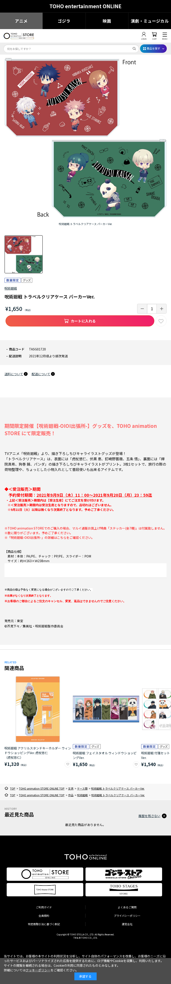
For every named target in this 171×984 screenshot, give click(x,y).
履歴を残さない (149, 816)
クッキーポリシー (38, 970)
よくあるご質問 (127, 907)
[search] (134, 48)
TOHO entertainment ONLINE (85, 6)
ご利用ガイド (44, 907)
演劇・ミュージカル (150, 21)
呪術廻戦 (10, 288)
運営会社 (127, 924)
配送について (41, 374)
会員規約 (44, 915)
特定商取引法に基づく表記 (44, 924)
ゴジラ (64, 21)
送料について (13, 374)
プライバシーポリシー (127, 915)
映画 (107, 21)
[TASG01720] (23, 254)
